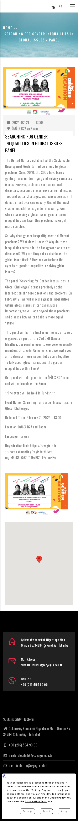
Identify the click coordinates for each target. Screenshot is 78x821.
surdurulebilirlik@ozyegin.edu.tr (30, 755)
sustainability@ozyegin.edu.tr (28, 765)
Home (7, 27)
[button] (39, 559)
